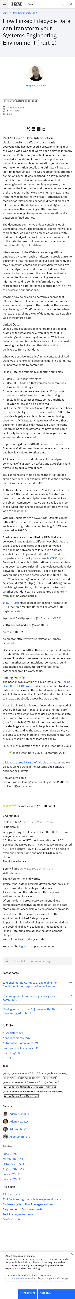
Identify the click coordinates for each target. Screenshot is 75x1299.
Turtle (16, 602)
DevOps (32, 1082)
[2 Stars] (7, 805)
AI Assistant (10, 1033)
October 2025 (12, 1164)
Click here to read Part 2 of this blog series (29, 762)
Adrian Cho (16, 1129)
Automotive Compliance (18, 1043)
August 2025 (11, 1169)
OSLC (53, 558)
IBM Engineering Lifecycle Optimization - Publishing (30, 1086)
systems (8, 100)
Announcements (13, 1038)
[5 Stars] (15, 805)
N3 (8, 602)
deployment (50, 1077)
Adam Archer (17, 1114)
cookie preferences (16, 1278)
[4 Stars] (12, 805)
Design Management (14, 1082)
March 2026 (11, 1159)
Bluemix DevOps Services (19, 1048)
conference (10, 1077)
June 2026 (10, 1154)
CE (4, 1058)
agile (6, 1073)
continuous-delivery (30, 1077)
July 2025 (9, 1174)
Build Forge (10, 1053)
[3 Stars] (9, 805)
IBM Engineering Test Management (21, 1096)
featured (53, 1082)
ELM (42, 1082)
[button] (72, 1254)
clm (42, 1073)
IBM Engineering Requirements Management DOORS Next (33, 1091)
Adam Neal (16, 1121)
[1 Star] (4, 805)
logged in (24, 946)
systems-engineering (26, 100)
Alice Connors (18, 1136)
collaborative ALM (57, 1073)
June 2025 (10, 1179)
